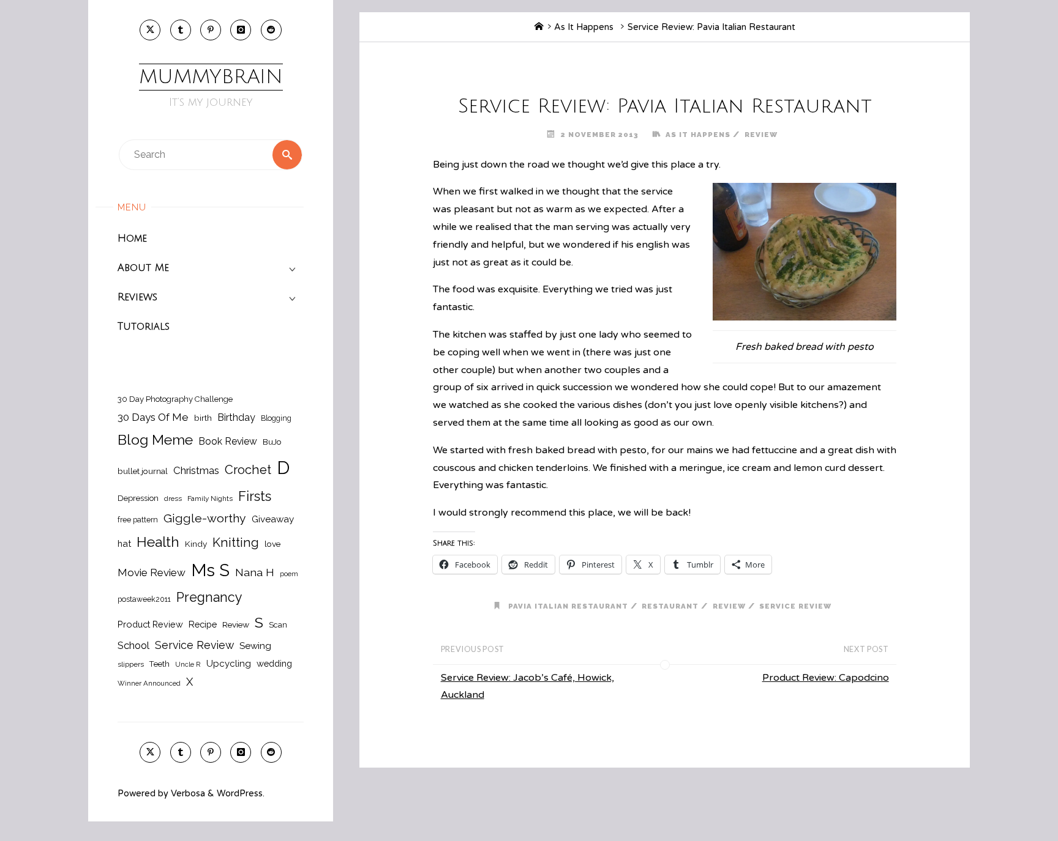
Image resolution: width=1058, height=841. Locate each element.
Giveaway (273, 519)
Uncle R (188, 664)
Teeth (159, 664)
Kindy (196, 544)
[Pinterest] (210, 30)
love (272, 544)
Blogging (276, 418)
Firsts (254, 496)
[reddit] (271, 30)
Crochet (248, 469)
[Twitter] (150, 30)
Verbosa (186, 793)
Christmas (196, 470)
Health (158, 542)
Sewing (255, 645)
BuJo (272, 441)
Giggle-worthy (204, 518)
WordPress (240, 793)
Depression (138, 498)
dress (173, 498)
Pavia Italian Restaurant (568, 606)
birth (203, 418)
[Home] (539, 27)
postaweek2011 (144, 599)
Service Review (194, 645)
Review (235, 624)
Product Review (150, 624)
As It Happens (583, 27)
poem (289, 573)
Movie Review (152, 572)
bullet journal (143, 471)
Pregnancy (209, 597)
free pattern (138, 519)
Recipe (203, 624)
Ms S (210, 570)
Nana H (254, 572)
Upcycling (228, 663)
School (133, 645)
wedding (274, 663)
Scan (278, 624)
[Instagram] (240, 30)
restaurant (670, 606)
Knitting (235, 542)
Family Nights (210, 498)
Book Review (227, 441)
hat (124, 543)
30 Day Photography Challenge (175, 399)
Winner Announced (149, 683)
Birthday (236, 417)
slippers (131, 664)
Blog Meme (155, 439)
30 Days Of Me (153, 417)
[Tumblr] (180, 30)
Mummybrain (211, 76)
